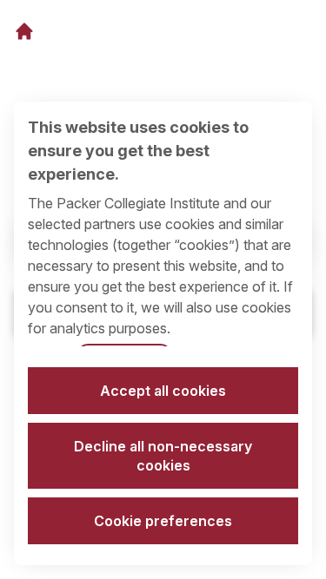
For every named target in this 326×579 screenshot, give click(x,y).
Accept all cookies (163, 390)
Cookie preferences (163, 521)
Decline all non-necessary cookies (163, 456)
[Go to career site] (24, 31)
